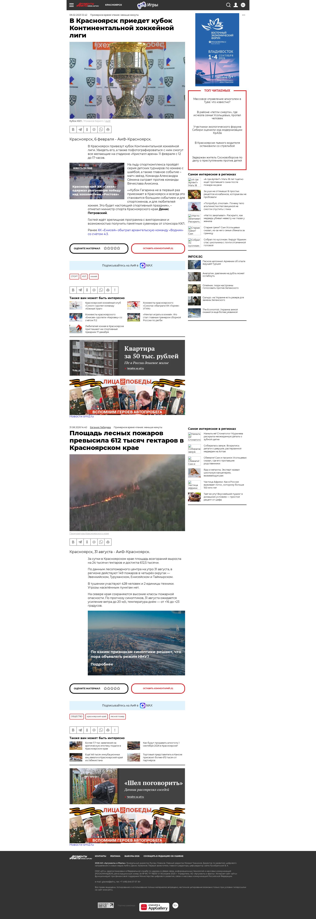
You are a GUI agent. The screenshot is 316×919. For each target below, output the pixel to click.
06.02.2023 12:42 (78, 15)
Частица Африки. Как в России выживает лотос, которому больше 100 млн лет (224, 484)
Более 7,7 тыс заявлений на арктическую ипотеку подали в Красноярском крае (103, 745)
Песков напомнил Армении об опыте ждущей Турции (224, 262)
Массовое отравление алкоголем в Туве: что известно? (217, 100)
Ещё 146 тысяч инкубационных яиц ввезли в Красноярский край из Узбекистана (104, 757)
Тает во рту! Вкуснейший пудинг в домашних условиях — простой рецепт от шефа (223, 497)
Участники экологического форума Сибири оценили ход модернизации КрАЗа (217, 130)
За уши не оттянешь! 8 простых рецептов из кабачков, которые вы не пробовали (225, 194)
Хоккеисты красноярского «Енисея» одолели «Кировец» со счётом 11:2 (103, 317)
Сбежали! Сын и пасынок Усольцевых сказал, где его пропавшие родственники (225, 460)
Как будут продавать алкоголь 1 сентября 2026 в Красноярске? (161, 744)
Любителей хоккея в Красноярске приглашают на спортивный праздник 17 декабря (104, 329)
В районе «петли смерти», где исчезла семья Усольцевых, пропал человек (217, 115)
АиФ (107, 121)
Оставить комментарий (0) (158, 248)
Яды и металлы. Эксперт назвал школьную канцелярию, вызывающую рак (222, 472)
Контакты (100, 856)
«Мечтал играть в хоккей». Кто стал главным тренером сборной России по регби (162, 317)
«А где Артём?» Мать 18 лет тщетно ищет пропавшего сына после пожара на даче (223, 182)
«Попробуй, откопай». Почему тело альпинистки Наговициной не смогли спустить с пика (224, 206)
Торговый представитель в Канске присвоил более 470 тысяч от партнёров (162, 757)
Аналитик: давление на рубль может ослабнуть (223, 274)
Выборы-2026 (132, 856)
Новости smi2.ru (81, 416)
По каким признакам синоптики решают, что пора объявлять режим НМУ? (136, 654)
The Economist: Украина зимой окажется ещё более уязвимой (220, 310)
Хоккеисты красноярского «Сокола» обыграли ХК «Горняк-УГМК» (161, 305)
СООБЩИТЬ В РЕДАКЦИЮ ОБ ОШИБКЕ (163, 856)
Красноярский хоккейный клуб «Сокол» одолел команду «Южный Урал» (103, 305)
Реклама (115, 856)
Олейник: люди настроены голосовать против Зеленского (221, 286)
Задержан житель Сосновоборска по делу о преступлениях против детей (217, 159)
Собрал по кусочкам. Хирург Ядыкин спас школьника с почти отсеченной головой (225, 242)
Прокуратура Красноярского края (89, 533)
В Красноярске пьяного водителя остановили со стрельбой (217, 144)
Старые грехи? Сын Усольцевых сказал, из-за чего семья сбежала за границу (224, 230)
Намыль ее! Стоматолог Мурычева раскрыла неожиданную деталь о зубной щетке (223, 436)
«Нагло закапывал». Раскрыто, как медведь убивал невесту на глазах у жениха (224, 218)
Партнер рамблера (126, 905)
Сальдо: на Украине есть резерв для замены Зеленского (223, 298)
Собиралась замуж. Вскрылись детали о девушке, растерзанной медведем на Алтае (222, 448)
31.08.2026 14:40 (78, 427)
